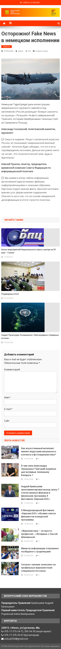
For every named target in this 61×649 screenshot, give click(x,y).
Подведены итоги (10, 294)
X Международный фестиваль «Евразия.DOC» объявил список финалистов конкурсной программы (38, 515)
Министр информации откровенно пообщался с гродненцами (40, 550)
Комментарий (12, 369)
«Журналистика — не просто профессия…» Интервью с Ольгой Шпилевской (39, 534)
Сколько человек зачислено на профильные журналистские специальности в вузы (38, 567)
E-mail (8, 409)
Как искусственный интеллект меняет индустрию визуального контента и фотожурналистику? (38, 451)
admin (20, 51)
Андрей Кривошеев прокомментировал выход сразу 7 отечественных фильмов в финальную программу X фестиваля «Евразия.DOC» (40, 492)
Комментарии (41, 51)
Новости (6, 46)
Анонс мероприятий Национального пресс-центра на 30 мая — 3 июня (28, 251)
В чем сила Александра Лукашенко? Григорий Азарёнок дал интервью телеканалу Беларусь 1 (38, 470)
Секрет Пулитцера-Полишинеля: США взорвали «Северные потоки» (30, 336)
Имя (7, 397)
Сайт (7, 420)
